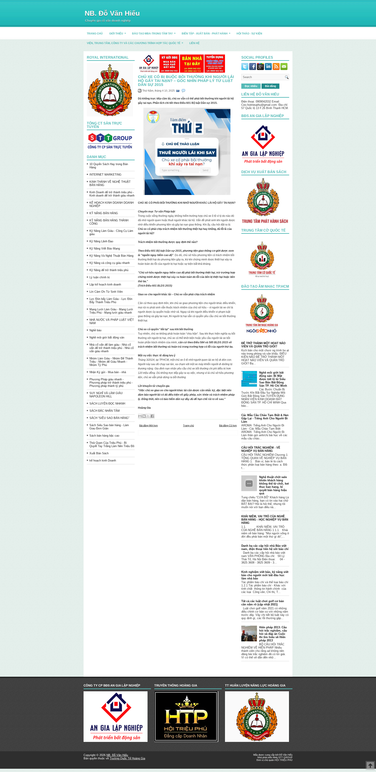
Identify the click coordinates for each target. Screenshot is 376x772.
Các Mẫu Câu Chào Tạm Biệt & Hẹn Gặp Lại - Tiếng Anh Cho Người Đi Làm (265, 418)
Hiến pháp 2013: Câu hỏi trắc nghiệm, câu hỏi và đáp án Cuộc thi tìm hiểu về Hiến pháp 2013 (273, 634)
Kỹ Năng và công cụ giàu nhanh (109, 263)
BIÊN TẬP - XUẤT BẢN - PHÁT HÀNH (206, 33)
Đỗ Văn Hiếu (285, 754)
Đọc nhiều (251, 86)
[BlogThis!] (144, 416)
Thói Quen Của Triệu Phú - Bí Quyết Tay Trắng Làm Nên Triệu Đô (111, 444)
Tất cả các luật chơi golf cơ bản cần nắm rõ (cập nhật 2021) (262, 602)
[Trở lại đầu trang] (370, 766)
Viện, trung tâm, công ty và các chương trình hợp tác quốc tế (135, 43)
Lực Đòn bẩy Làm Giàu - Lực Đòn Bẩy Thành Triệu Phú (110, 300)
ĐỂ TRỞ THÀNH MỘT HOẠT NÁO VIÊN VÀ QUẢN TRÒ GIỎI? (263, 345)
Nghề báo (95, 330)
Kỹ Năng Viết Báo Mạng (104, 248)
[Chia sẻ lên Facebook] (152, 416)
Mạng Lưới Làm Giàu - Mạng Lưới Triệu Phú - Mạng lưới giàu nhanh (111, 311)
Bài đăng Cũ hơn (228, 425)
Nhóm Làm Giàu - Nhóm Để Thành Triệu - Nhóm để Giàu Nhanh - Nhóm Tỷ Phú (111, 362)
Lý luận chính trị (99, 277)
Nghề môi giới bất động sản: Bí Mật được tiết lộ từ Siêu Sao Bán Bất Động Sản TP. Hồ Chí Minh (273, 379)
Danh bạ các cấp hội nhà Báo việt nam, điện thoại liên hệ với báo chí (265, 547)
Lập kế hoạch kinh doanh (105, 284)
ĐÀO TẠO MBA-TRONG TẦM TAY (154, 33)
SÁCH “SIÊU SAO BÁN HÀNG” (109, 418)
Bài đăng (270, 86)
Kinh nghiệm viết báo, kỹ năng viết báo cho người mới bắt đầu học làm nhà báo (264, 575)
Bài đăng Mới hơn (148, 425)
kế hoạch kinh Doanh (102, 460)
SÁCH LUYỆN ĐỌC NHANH (107, 403)
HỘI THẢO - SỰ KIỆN (249, 33)
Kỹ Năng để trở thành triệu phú (108, 270)
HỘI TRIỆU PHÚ (283, 760)
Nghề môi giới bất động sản (106, 337)
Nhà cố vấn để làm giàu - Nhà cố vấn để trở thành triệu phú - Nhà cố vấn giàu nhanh (111, 348)
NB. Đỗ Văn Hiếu (112, 13)
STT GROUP (285, 757)
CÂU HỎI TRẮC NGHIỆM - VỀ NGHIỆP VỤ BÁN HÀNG (260, 449)
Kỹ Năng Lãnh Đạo (101, 241)
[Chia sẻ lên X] (148, 416)
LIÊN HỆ (194, 43)
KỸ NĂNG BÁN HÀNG (103, 213)
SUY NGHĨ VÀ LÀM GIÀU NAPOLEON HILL (106, 394)
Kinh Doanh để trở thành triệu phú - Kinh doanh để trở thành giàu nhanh (111, 194)
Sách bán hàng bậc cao (104, 435)
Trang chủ (188, 425)
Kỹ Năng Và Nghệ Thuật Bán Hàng (111, 255)
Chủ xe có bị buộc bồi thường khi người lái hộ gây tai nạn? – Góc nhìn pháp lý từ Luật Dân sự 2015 (186, 81)
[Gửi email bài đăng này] (140, 416)
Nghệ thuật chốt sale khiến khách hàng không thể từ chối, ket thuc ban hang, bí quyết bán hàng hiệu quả (274, 485)
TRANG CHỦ (95, 33)
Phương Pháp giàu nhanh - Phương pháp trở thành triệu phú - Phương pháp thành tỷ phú (111, 383)
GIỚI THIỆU (117, 33)
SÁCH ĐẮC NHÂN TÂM (104, 410)
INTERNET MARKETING (105, 174)
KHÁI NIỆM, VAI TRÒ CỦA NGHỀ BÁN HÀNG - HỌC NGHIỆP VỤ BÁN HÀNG (264, 519)
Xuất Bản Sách (99, 453)
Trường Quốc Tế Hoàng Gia (127, 758)
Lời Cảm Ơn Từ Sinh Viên (106, 291)
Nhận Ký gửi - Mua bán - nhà (107, 372)
